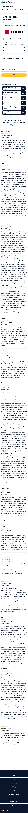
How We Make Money (14, 798)
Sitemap (14, 805)
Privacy (14, 787)
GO (14, 75)
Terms (14, 790)
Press (14, 775)
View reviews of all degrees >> (8, 125)
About (14, 772)
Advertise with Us (14, 801)
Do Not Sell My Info (14, 794)
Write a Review (14, 49)
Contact (14, 779)
